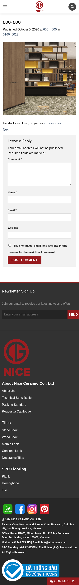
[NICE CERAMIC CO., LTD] (39, 7)
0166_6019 (10, 34)
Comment (15, 159)
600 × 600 (50, 29)
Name (12, 192)
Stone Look (9, 430)
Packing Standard (14, 404)
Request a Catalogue (16, 411)
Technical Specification (17, 397)
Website (13, 227)
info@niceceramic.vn (53, 542)
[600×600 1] (39, 78)
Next (8, 129)
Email (12, 210)
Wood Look (9, 437)
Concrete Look (12, 450)
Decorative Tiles (13, 457)
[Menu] (5, 6)
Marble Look (10, 444)
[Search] (72, 6)
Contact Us (64, 581)
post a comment (53, 123)
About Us (8, 390)
